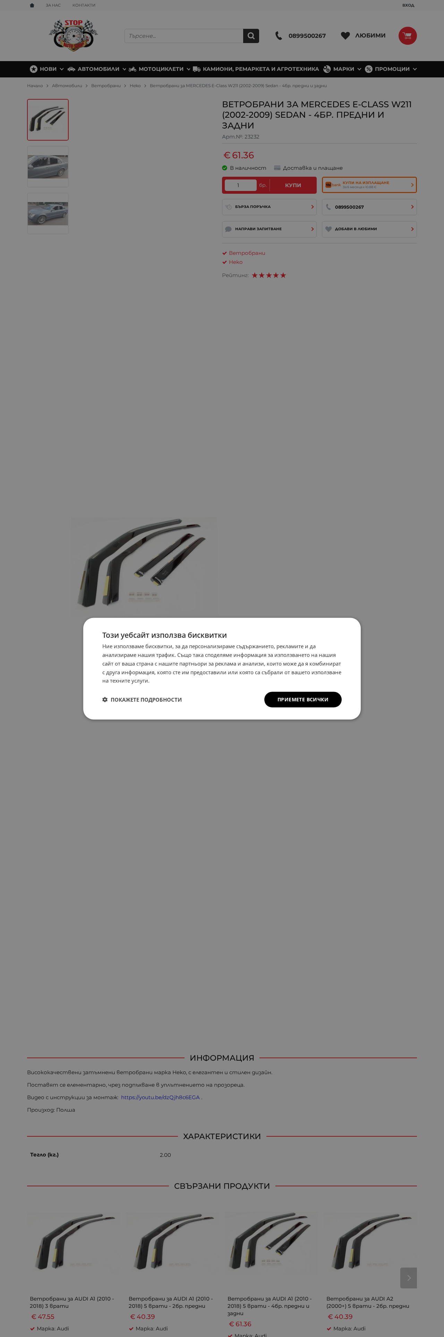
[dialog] (222, 668)
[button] (142, 699)
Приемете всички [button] (303, 699)
